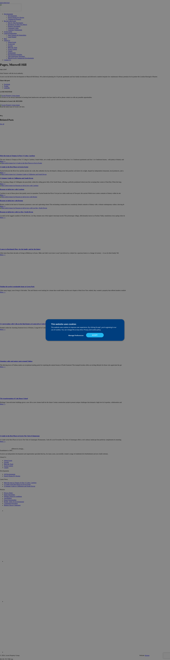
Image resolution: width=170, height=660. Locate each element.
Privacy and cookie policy (92, 330)
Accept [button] (94, 335)
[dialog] (85, 330)
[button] (75, 335)
